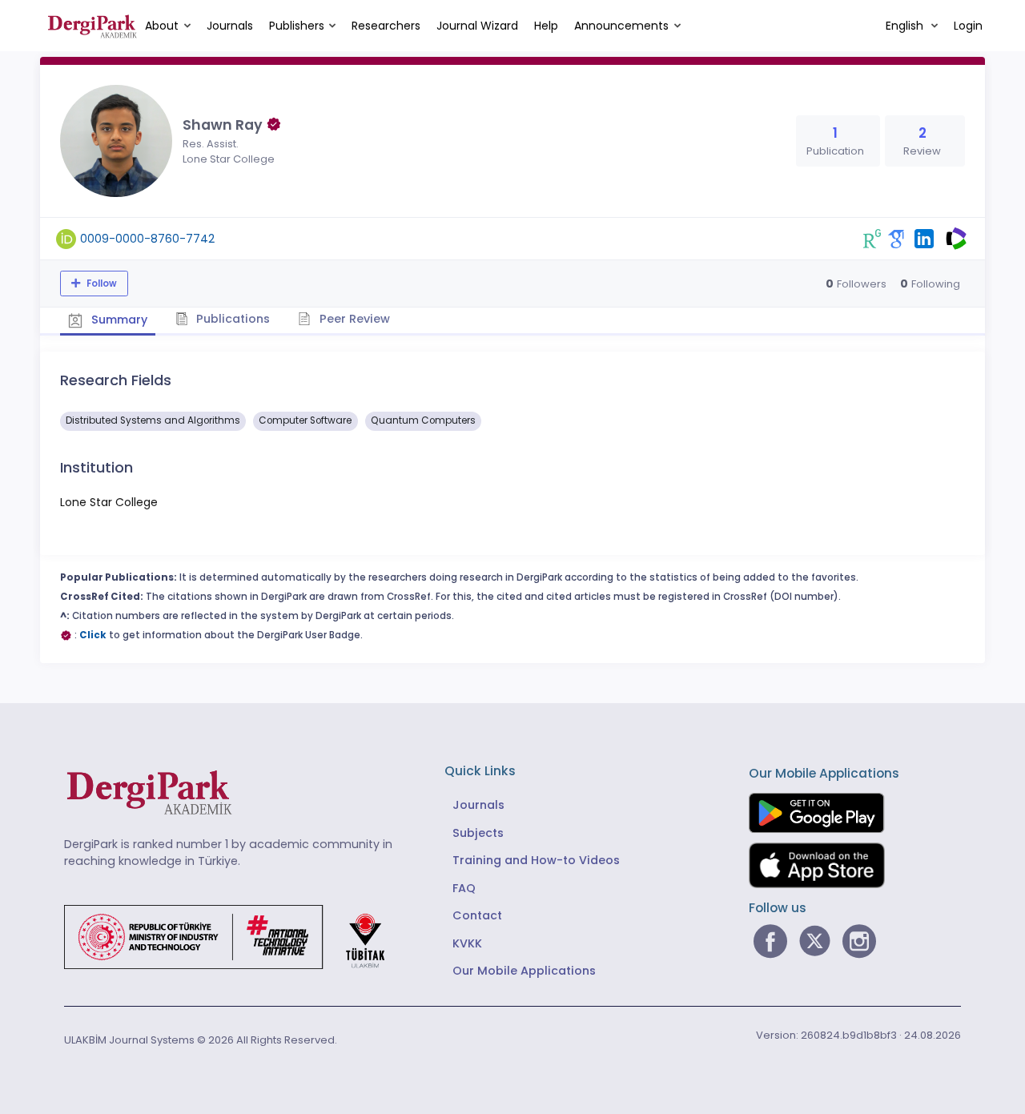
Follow (100, 283)
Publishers (296, 26)
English (906, 26)
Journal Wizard (477, 26)
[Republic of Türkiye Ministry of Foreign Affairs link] (234, 936)
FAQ (464, 888)
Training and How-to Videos (536, 860)
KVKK (467, 943)
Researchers (386, 26)
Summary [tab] (117, 320)
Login (968, 26)
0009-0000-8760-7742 (147, 239)
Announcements (621, 26)
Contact (477, 915)
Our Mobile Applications (524, 971)
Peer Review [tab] (353, 319)
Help (546, 26)
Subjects (478, 833)
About (162, 26)
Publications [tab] (231, 319)
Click (93, 635)
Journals (230, 26)
